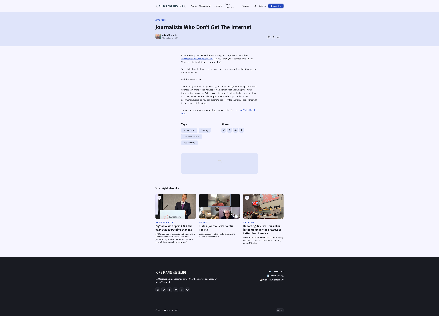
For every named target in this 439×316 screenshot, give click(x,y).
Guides (245, 6)
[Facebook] (273, 37)
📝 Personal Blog (275, 275)
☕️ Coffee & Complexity (272, 279)
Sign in (262, 6)
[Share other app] (278, 37)
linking (204, 130)
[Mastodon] (163, 289)
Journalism (160, 20)
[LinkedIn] (235, 130)
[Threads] (169, 289)
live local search (191, 136)
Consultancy (205, 6)
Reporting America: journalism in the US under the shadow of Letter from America (262, 229)
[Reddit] (187, 289)
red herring (189, 142)
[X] (269, 37)
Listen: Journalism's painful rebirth (216, 227)
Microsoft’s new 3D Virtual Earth (197, 58)
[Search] (255, 6)
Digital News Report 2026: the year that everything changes (173, 227)
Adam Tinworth (169, 35)
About (194, 6)
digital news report (164, 222)
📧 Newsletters (276, 271)
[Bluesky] (175, 289)
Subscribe (276, 6)
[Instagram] (181, 289)
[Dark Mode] (280, 310)
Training (218, 6)
